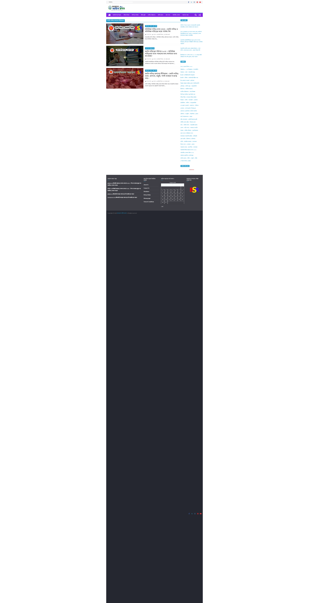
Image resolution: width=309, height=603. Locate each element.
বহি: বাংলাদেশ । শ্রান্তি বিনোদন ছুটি (188, 119)
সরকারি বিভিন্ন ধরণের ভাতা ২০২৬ (188, 149)
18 (169, 196)
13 (175, 193)
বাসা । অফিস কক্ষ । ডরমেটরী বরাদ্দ (188, 125)
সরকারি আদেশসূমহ (117, 15)
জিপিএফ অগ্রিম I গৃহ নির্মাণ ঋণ (187, 94)
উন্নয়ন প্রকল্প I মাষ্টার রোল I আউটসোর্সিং (189, 83)
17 (165, 196)
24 (166, 199)
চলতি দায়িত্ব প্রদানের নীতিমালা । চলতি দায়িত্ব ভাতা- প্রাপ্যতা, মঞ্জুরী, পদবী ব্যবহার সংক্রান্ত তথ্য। (161, 76)
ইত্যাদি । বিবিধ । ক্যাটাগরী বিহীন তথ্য (189, 77)
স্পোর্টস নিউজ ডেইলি (185, 161)
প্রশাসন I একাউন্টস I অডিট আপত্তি (188, 111)
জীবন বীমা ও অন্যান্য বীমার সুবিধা (188, 97)
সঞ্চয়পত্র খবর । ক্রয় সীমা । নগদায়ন (188, 147)
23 (162, 199)
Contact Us (146, 188)
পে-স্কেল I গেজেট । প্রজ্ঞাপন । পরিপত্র (189, 105)
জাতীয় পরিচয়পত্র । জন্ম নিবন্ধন (187, 91)
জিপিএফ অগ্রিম (135, 15)
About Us (146, 184)
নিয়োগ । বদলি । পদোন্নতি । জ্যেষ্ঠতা (189, 100)
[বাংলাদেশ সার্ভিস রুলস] (109, 15)
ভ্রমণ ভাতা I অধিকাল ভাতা (150, 48)
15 (182, 193)
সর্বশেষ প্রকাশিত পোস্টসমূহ (186, 155)
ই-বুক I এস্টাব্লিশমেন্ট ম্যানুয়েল (187, 75)
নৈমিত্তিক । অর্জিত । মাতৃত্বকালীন (188, 102)
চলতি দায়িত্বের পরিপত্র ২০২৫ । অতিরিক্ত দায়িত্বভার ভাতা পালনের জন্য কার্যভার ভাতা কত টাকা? (161, 54)
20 (175, 196)
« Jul (162, 206)
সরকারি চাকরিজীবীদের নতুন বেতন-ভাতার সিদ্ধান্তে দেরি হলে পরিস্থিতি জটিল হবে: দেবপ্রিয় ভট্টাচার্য (191, 41)
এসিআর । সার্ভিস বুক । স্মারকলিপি (188, 86)
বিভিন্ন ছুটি (143, 15)
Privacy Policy (147, 195)
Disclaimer (146, 191)
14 (179, 193)
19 (172, 196)
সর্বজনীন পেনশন (176, 15)
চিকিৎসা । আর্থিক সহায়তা (186, 88)
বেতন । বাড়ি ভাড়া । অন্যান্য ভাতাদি (188, 127)
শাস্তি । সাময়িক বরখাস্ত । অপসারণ (188, 141)
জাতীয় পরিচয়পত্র (151, 15)
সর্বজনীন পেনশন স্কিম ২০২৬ (187, 152)
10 (165, 193)
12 (172, 193)
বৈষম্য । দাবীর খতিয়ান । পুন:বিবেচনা (189, 130)
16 (162, 196)
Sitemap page (147, 198)
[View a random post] (199, 15)
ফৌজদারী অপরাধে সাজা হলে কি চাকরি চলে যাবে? (123, 194)
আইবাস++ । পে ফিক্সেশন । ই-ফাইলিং (189, 69)
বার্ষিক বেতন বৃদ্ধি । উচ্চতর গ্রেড (188, 122)
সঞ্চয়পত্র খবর (185, 15)
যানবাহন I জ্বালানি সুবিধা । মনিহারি (188, 136)
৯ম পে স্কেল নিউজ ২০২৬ (186, 66)
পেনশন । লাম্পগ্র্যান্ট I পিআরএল (188, 108)
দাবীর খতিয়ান (126, 15)
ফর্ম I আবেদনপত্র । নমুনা (186, 116)
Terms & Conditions (149, 201)
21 (179, 196)
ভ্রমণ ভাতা (168, 15)
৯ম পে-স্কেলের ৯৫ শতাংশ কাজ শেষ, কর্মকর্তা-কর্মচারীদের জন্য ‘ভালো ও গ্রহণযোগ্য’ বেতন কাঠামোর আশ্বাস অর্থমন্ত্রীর (191, 33)
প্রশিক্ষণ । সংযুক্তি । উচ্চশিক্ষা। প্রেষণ (189, 113)
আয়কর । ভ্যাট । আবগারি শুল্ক (187, 72)
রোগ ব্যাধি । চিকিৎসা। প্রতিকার (187, 138)
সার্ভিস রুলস (160, 15)
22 (182, 196)
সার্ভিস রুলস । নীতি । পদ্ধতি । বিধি (151, 26)
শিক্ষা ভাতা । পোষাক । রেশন (187, 144)
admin (154, 34)
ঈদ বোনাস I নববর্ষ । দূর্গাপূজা (187, 80)
